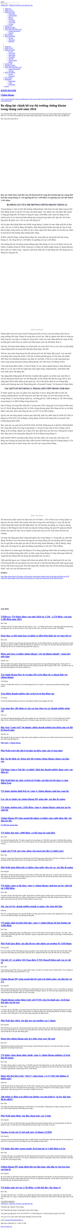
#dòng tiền (4, 578)
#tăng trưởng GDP (13, 578)
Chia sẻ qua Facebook (7, 99)
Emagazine (11, 84)
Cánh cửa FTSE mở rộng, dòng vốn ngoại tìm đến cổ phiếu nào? (32, 851)
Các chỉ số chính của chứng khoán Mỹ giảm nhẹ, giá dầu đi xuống (33, 799)
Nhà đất (10, 19)
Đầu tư (10, 17)
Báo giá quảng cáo (6, 1226)
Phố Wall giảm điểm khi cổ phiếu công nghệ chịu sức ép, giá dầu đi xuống (37, 867)
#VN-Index (19, 576)
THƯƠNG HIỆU (10, 27)
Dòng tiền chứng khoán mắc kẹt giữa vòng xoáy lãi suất (28, 1038)
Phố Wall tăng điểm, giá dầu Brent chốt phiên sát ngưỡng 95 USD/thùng (36, 943)
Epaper (7, 86)
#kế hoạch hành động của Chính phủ (30, 578)
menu (2, 1)
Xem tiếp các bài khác (8, 1202)
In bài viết (58, 99)
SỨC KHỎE (9, 34)
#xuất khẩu (53, 576)
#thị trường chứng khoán (8, 576)
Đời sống (11, 41)
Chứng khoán (12, 15)
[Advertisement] (37, 592)
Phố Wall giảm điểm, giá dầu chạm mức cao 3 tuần (26, 1115)
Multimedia (8, 79)
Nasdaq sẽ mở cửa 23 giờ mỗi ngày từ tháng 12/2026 (26, 1132)
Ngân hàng (11, 14)
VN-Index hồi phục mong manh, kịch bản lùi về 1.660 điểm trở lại (33, 1148)
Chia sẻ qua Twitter (35, 99)
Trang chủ (8, 8)
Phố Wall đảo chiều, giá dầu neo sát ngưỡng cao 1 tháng (28, 1020)
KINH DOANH (10, 12)
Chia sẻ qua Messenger (22, 99)
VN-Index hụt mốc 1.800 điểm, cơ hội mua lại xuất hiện (28, 832)
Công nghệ (11, 22)
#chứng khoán (45, 576)
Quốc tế (10, 33)
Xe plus (10, 24)
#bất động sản (61, 576)
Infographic (12, 81)
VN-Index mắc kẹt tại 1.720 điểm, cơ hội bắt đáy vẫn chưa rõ (31, 1187)
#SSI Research (28, 576)
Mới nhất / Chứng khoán (11, 743)
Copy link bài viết (6, 101)
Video (10, 83)
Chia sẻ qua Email (66, 99)
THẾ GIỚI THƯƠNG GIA (13, 29)
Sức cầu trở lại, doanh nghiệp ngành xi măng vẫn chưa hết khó (31, 906)
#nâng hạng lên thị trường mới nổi (52, 578)
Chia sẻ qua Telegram (48, 99)
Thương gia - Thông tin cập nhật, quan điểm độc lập (17, 5)
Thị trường (11, 21)
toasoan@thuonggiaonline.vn (14, 1220)
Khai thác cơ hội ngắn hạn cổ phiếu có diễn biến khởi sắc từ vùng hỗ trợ (36, 635)
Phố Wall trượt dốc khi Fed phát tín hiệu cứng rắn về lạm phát (32, 750)
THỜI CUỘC (9, 10)
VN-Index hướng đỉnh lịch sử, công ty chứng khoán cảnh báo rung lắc (35, 791)
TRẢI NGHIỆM (10, 36)
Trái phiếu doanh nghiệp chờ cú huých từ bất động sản (27, 693)
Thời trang (11, 40)
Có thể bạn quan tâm (9, 825)
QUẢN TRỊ (8, 26)
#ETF (67, 576)
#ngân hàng (36, 576)
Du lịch (10, 38)
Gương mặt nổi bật (14, 31)
